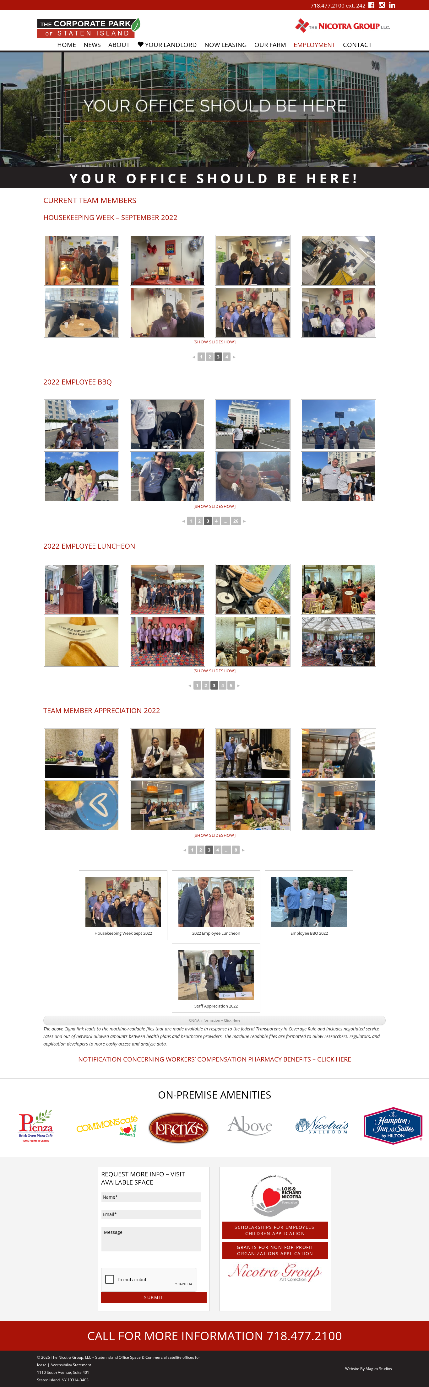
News (92, 44)
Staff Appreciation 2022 (216, 1006)
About (119, 44)
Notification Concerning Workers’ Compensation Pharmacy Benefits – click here (214, 1059)
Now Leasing (225, 44)
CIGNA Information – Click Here (214, 1020)
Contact (357, 44)
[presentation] (149, 1280)
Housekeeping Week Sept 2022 (123, 933)
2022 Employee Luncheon (216, 933)
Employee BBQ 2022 (309, 933)
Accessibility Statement (71, 1365)
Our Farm (270, 44)
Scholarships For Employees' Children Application (275, 1230)
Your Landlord (170, 44)
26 (235, 521)
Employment (314, 44)
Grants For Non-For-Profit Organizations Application (275, 1250)
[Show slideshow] (214, 342)
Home (66, 44)
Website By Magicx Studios (368, 1368)
